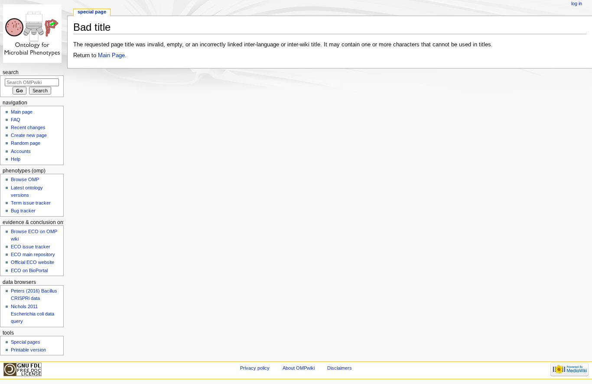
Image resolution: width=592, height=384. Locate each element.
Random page (25, 143)
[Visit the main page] (33, 33)
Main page (22, 111)
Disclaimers (339, 368)
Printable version (28, 349)
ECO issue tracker (30, 246)
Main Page (111, 55)
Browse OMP (25, 179)
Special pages (25, 342)
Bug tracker (23, 210)
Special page (92, 11)
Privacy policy (255, 368)
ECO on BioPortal (29, 270)
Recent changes (28, 127)
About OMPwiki (299, 368)
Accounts (21, 151)
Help (15, 159)
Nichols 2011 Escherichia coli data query (32, 314)
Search (11, 72)
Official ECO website (32, 262)
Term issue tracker (31, 202)
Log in (576, 3)
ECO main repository (33, 254)
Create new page (29, 135)
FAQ (15, 119)
